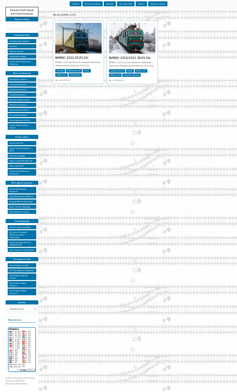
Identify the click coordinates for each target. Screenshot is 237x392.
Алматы (141, 4)
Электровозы (75, 75)
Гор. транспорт (125, 4)
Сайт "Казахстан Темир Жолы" (21, 250)
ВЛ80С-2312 (61, 75)
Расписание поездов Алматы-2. (17, 292)
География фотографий (19, 41)
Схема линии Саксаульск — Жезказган (20, 62)
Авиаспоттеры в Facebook (19, 227)
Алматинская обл (74, 71)
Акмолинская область (18, 79)
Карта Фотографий (17, 156)
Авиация (110, 4)
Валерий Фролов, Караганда (21, 201)
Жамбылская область (18, 105)
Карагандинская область (19, 110)
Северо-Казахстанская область (18, 126)
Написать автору (157, 4)
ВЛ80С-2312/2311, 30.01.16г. (130, 58)
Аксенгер (60, 71)
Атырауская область (17, 95)
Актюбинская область (18, 84)
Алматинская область (18, 90)
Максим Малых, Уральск (19, 212)
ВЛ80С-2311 (141, 71)
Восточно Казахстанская (19, 100)
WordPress (20, 381)
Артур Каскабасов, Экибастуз (21, 196)
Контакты (13, 46)
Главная (75, 4)
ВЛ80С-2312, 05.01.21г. (72, 57)
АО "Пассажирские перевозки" (21, 270)
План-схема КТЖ (16, 166)
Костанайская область (18, 115)
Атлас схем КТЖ (16, 143)
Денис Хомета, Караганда (19, 207)
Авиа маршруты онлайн (19, 265)
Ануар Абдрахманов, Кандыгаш (17, 190)
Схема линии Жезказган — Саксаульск (20, 172)
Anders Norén (21, 384)
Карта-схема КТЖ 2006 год (20, 161)
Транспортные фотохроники (22, 12)
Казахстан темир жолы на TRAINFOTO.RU (19, 243)
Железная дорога (93, 4)
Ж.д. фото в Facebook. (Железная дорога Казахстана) (18, 234)
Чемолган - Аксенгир (131, 75)
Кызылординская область (19, 120)
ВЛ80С (86, 71)
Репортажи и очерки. (17, 56)
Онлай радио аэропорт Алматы (18, 276)
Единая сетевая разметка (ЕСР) (19, 149)
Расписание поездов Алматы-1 (17, 284)
